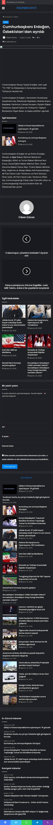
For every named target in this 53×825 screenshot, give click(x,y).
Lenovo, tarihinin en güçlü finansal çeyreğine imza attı (32, 608)
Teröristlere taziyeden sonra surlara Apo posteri (32, 698)
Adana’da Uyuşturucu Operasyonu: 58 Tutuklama (38, 322)
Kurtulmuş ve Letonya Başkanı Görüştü (22, 2)
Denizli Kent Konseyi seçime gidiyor (11, 364)
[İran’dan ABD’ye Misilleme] (13, 341)
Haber (16, 17)
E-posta (6, 436)
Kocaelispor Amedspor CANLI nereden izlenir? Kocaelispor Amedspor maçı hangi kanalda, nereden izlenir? (38, 368)
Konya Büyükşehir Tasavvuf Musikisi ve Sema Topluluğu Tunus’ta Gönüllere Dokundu (32, 521)
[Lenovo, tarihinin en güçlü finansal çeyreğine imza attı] (10, 610)
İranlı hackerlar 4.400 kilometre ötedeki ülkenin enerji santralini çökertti (34, 621)
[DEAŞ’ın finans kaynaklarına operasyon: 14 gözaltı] (9, 128)
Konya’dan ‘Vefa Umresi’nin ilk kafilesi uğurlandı (33, 643)
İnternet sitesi (8, 446)
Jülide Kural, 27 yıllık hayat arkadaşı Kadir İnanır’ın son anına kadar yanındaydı (13, 324)
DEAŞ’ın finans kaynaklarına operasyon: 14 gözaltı (32, 487)
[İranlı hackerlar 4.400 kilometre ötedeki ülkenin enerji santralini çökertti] (10, 621)
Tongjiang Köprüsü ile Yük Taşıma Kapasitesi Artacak (34, 577)
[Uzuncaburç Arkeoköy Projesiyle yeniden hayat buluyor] (10, 666)
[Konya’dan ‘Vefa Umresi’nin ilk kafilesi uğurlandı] (10, 645)
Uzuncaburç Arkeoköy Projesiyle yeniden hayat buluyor (34, 664)
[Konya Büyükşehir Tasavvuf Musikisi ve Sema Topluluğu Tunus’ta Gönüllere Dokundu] (10, 521)
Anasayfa (8, 17)
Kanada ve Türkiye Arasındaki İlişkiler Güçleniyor (36, 352)
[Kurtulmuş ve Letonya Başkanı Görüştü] (9, 141)
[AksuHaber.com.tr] (26, 7)
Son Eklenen (26, 477)
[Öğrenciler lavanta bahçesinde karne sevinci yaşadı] (10, 634)
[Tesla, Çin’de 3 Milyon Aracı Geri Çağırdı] (10, 677)
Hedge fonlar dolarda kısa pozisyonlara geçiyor (31, 686)
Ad (4, 427)
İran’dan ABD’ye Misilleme (9, 351)
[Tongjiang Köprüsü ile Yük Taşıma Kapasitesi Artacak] (10, 580)
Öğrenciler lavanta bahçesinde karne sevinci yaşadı (33, 631)
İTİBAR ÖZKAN (11, 38)
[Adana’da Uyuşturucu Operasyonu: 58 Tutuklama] (39, 311)
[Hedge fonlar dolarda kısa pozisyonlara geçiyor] (10, 689)
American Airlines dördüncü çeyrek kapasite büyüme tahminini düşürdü (23, 654)
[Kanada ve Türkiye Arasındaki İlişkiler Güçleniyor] (39, 341)
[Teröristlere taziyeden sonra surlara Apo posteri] (10, 700)
